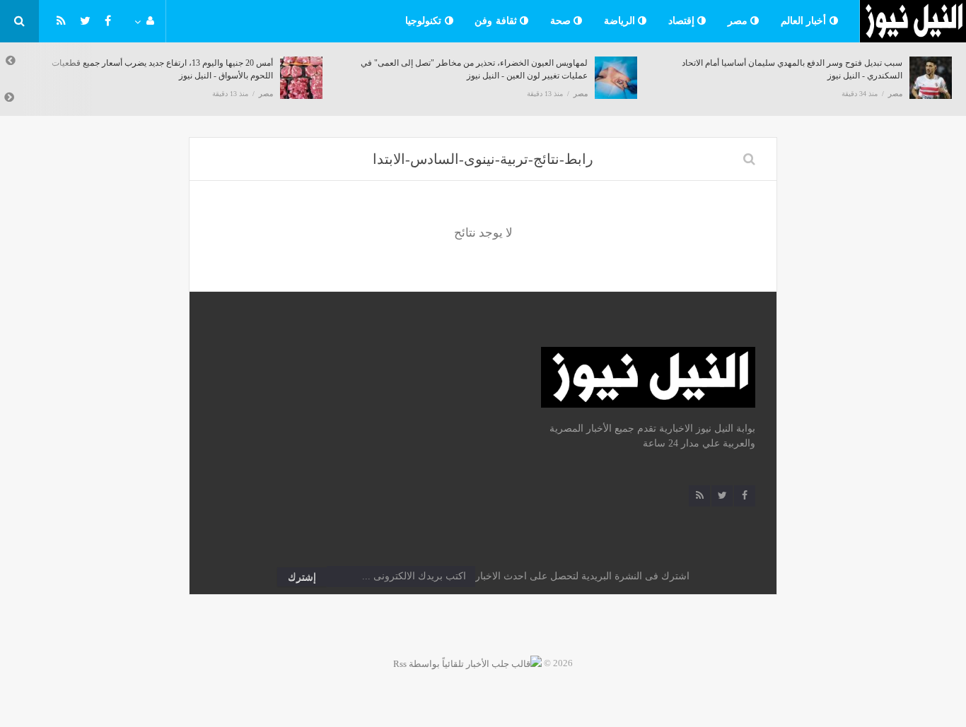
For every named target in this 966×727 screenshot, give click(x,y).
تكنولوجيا (425, 21)
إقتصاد (683, 21)
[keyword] (749, 159)
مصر (739, 21)
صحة (562, 21)
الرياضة (621, 21)
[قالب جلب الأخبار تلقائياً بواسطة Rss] (467, 663)
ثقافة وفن (497, 21)
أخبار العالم (805, 21)
